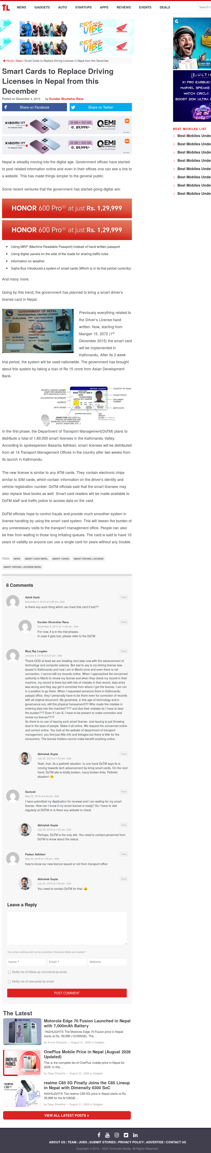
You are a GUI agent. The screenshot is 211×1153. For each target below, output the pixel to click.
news (17, 558)
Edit (62, 601)
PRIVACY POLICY (131, 1142)
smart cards (60, 558)
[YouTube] (107, 1134)
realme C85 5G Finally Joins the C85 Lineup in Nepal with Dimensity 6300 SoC (87, 1085)
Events (145, 7)
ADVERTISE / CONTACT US (166, 1142)
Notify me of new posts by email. (33, 981)
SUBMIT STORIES (102, 1142)
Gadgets (42, 7)
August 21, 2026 (81, 1042)
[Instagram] (117, 1134)
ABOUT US (57, 1142)
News (21, 7)
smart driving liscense (89, 558)
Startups (83, 7)
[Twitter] (126, 1134)
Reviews (124, 7)
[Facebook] (98, 1134)
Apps (104, 7)
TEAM (72, 1142)
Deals (165, 7)
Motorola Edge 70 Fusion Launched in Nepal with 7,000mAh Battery (87, 1023)
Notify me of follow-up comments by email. (39, 972)
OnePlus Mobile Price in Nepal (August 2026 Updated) (87, 1054)
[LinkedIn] (135, 1134)
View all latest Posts (66, 1115)
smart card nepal (36, 558)
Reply (124, 597)
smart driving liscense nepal (23, 566)
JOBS (83, 1142)
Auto (62, 7)
